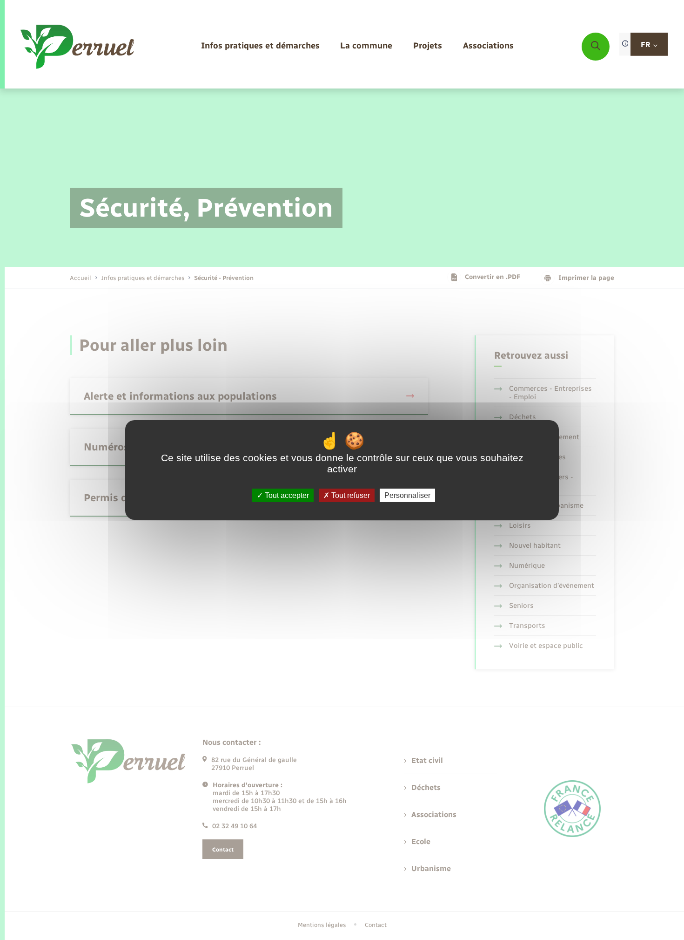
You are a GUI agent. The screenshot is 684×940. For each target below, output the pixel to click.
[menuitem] (260, 46)
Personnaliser (407, 495)
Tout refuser (349, 495)
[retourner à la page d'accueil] (78, 46)
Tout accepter (286, 495)
